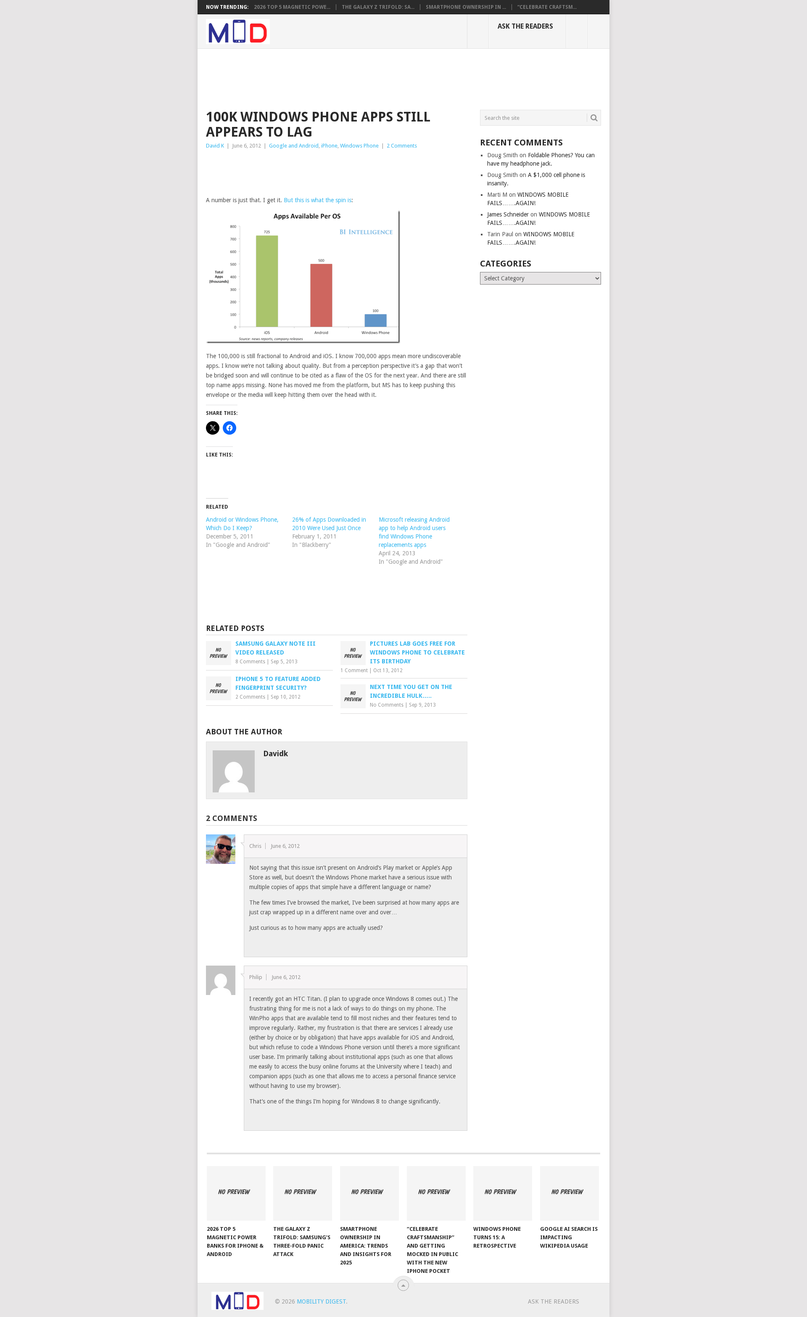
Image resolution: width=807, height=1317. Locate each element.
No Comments (387, 705)
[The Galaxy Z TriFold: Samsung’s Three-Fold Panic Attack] (302, 1193)
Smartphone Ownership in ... (466, 7)
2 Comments (402, 146)
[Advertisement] (359, 78)
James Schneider (508, 214)
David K (215, 146)
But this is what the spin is (317, 200)
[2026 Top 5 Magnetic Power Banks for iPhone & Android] (236, 1193)
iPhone (329, 146)
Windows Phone (359, 146)
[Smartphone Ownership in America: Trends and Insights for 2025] (369, 1193)
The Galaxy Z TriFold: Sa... (378, 7)
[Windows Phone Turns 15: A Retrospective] (502, 1193)
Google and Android (294, 146)
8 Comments (250, 662)
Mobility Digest (321, 1301)
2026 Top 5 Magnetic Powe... (292, 7)
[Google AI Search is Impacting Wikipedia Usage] (569, 1193)
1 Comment (354, 670)
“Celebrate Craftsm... (547, 7)
